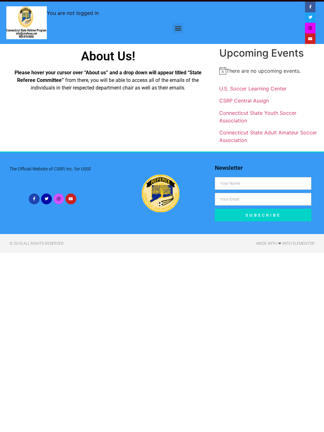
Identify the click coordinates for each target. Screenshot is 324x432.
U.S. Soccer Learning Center (253, 88)
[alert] (270, 71)
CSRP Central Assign (244, 100)
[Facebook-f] (310, 7)
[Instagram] (310, 28)
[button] (178, 28)
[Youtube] (310, 39)
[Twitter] (310, 17)
